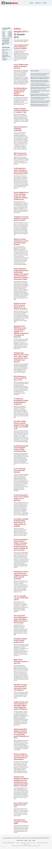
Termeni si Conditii (36, 845)
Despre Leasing (5, 53)
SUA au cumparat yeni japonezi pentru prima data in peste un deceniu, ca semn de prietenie (40, 88)
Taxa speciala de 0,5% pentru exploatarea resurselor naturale (21, 46)
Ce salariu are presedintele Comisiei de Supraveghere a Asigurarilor (21, 401)
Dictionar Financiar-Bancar (5, 50)
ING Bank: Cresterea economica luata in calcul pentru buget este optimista (20, 687)
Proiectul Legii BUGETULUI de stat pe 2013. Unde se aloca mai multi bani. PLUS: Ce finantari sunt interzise (21, 357)
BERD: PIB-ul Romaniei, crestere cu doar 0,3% (21, 661)
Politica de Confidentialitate (26, 845)
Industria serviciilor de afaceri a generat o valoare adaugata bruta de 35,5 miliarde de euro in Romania (40, 81)
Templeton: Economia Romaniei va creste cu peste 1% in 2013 (21, 218)
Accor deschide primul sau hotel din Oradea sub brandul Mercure (40, 91)
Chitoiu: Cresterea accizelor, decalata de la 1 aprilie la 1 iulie (21, 110)
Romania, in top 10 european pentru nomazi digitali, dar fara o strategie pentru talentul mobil (40, 78)
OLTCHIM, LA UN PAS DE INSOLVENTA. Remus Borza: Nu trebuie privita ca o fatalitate (21, 522)
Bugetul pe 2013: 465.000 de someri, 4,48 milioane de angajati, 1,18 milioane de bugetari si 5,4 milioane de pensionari (21, 331)
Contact (45, 3)
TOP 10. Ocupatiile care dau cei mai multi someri (21, 597)
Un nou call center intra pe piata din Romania (20, 470)
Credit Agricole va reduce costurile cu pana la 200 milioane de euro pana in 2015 (21, 170)
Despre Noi (23, 842)
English (25, 840)
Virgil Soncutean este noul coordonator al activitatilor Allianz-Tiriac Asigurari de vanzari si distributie (21, 705)
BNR (47, 838)
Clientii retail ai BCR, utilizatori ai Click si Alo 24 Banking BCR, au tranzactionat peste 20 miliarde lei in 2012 (21, 733)
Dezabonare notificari (31, 842)
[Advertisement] (27, 16)
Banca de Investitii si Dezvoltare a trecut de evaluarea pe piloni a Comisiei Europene (40, 95)
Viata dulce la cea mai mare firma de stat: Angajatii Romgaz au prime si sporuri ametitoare (21, 575)
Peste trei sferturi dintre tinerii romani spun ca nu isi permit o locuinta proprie (40, 98)
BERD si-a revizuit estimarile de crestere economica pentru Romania (21, 241)
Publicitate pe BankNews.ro (42, 842)
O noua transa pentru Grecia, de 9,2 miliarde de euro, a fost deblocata (21, 497)
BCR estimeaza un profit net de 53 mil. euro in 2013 (20, 378)
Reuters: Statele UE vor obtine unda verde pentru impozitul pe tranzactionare (21, 756)
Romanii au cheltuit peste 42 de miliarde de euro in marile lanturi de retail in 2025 (40, 74)
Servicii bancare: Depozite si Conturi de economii (6, 56)
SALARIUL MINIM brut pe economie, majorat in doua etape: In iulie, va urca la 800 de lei (21, 425)
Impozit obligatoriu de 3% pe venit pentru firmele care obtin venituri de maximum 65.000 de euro (21, 196)
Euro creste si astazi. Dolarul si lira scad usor (21, 804)
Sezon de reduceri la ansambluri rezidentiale (20, 128)
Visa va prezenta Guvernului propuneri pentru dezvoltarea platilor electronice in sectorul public (21, 619)
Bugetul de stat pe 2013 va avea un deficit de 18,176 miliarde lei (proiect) (20, 306)
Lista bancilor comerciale (4, 59)
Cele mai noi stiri (20, 840)
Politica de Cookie (15, 845)
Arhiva (17, 28)
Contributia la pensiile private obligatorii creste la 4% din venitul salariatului (21, 448)
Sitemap (25, 844)
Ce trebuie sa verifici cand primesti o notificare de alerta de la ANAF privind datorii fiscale (40, 84)
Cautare (33, 840)
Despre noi (38, 3)
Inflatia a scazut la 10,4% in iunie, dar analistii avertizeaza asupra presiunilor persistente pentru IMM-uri (40, 101)
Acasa (31, 3)
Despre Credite (5, 52)
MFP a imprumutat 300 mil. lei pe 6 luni (20, 154)
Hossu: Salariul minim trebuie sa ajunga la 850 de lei (21, 66)
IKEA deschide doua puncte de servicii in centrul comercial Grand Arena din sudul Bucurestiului (39, 105)
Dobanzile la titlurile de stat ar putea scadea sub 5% (20, 640)
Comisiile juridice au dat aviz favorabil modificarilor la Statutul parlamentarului (20, 91)
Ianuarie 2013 (20, 31)
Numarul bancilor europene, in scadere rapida (21, 821)
